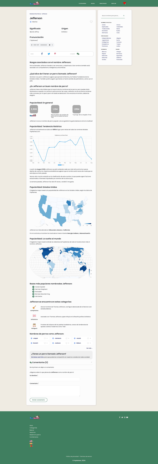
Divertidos (105, 31)
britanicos (34, 319)
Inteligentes (105, 42)
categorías (82, 3)
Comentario (34, 383)
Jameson (58, 338)
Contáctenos (34, 437)
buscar (114, 3)
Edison (78, 343)
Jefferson (44, 14)
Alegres (119, 38)
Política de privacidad (72, 456)
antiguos (34, 328)
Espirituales (105, 27)
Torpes (118, 44)
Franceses (119, 59)
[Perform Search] (124, 15)
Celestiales (120, 27)
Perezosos (105, 46)
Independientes (106, 38)
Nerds (118, 29)
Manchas (104, 57)
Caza (118, 33)
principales (103, 3)
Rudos (118, 31)
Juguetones (105, 40)
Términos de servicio (86, 456)
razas (93, 3)
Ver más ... (89, 348)
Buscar (32, 430)
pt (32, 446)
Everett (35, 343)
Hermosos (105, 33)
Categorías (33, 428)
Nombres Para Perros (35, 14)
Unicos (118, 25)
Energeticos (105, 44)
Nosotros (32, 432)
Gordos (104, 59)
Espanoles (119, 55)
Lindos (103, 25)
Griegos (119, 51)
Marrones (104, 55)
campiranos (34, 310)
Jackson (58, 343)
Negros (104, 53)
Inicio (31, 425)
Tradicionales (106, 29)
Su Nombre (34, 375)
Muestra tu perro (35, 435)
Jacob (78, 338)
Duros (118, 40)
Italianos (119, 57)
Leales (118, 46)
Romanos (119, 53)
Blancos (104, 51)
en (32, 441)
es (32, 443)
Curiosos (119, 42)
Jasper (35, 338)
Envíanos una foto (37, 357)
